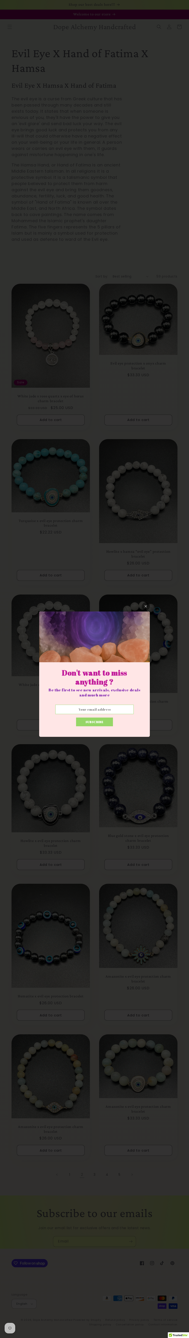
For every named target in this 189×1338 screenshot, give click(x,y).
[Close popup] (146, 606)
